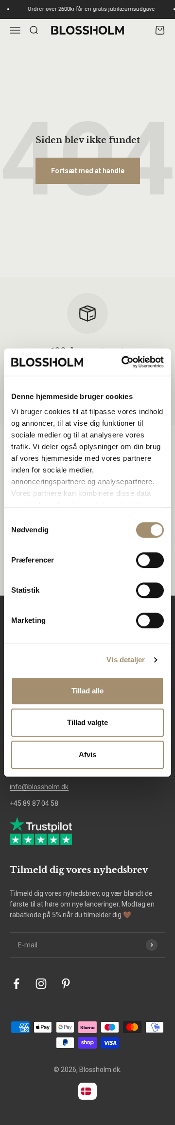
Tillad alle (87, 691)
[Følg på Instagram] (41, 983)
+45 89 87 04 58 (34, 803)
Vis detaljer (125, 659)
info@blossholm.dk (39, 787)
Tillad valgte (87, 722)
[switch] (150, 560)
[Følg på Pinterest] (65, 983)
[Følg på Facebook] (16, 983)
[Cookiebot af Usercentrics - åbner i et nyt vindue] (123, 362)
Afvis (87, 754)
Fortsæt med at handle (87, 171)
